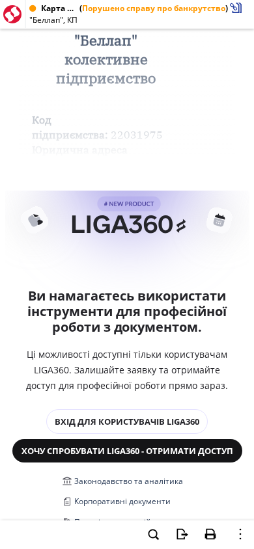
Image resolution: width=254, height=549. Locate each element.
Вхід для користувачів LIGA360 (127, 421)
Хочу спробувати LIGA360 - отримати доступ (127, 451)
